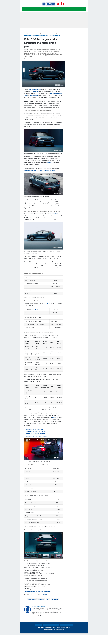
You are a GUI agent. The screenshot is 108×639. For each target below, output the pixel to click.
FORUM (44, 594)
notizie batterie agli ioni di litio (37, 586)
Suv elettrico (55, 599)
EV (30, 9)
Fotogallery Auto (32, 35)
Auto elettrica (32, 599)
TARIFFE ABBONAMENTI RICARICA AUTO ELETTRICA (39, 573)
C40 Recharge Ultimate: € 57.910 (35, 434)
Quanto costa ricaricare (32, 578)
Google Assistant (37, 170)
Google (49, 162)
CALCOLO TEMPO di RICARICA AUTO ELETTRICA (38, 584)
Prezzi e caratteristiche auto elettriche (35, 569)
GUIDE (50, 9)
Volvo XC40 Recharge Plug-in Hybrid (34, 565)
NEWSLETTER (55, 624)
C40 (26, 35)
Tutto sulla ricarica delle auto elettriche (36, 580)
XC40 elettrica (33, 89)
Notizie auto (30, 33)
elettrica (44, 578)
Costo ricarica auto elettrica (32, 572)
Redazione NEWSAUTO (31, 59)
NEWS (34, 9)
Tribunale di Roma (60, 627)
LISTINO (78, 9)
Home (26, 33)
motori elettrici (53, 214)
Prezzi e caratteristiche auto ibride (34, 570)
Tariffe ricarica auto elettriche (33, 583)
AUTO (39, 9)
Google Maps (28, 170)
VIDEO (67, 9)
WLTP (48, 303)
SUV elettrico (34, 95)
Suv (48, 599)
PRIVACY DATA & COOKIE (66, 624)
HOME (25, 9)
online (54, 417)
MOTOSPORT (56, 9)
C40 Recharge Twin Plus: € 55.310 (36, 431)
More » (43, 613)
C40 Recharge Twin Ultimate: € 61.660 (37, 436)
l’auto (40, 578)
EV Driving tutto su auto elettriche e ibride (36, 589)
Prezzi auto (41, 599)
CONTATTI (46, 624)
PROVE (44, 9)
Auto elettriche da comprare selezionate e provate (38, 567)
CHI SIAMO (38, 624)
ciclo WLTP (35, 309)
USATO (72, 9)
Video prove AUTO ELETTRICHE (33, 575)
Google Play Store (49, 170)
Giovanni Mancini (60, 629)
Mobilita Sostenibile (43, 35)
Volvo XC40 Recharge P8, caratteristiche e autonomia (39, 563)
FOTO (63, 9)
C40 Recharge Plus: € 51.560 (34, 429)
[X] (36, 615)
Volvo (58, 35)
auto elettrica (35, 91)
